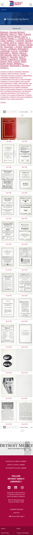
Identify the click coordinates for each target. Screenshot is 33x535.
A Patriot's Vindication (14, 72)
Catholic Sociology (13, 74)
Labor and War (23, 83)
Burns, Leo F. (21, 36)
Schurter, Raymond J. (10, 65)
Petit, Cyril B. (14, 61)
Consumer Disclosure (23, 533)
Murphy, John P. (18, 57)
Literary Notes (25, 85)
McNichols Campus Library (16, 461)
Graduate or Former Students (10, 81)
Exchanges (27, 79)
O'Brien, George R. (9, 59)
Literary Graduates (14, 85)
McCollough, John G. (10, 55)
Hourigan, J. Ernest (13, 46)
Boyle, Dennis (6, 36)
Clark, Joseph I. (7, 40)
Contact (16, 513)
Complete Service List (15, 77)
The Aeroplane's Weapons (14, 89)
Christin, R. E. (24, 38)
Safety (18, 528)
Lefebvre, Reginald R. (18, 48)
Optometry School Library (16, 468)
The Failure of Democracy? (12, 91)
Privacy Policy (5, 533)
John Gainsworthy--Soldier (9, 83)
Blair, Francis (24, 34)
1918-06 (3, 102)
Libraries (3, 9)
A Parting (3, 72)
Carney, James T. (8, 38)
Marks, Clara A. (19, 52)
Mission (3, 528)
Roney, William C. (15, 63)
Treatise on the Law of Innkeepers (20, 97)
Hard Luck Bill (24, 81)
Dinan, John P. (25, 42)
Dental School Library (16, 465)
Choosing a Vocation (14, 76)
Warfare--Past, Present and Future (11, 99)
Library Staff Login (17, 516)
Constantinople (5, 79)
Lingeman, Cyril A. (9, 50)
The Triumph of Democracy (15, 95)
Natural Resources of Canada (10, 87)
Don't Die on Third (17, 79)
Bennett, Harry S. (8, 34)
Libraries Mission (16, 509)
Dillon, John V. (10, 42)
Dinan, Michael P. (8, 44)
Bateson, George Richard (12, 32)
